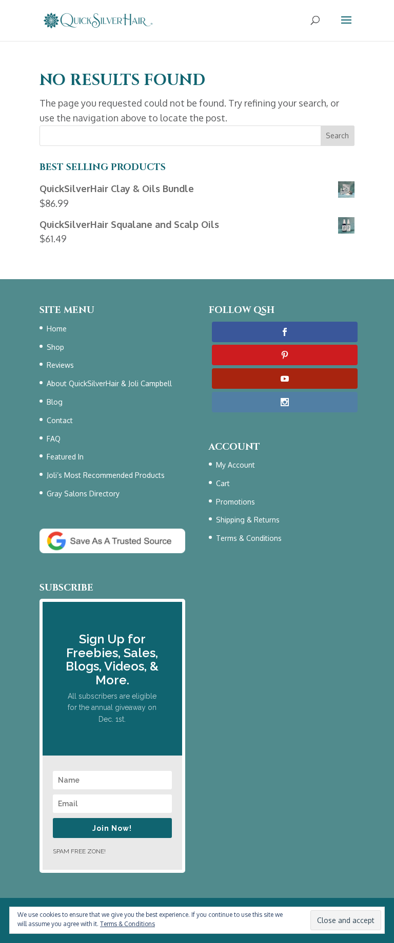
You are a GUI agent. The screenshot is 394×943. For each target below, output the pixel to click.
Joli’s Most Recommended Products (106, 475)
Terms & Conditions (249, 538)
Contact (60, 420)
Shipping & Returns (248, 519)
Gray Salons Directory (83, 493)
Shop (55, 347)
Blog (55, 401)
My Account (235, 464)
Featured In (65, 456)
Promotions (235, 501)
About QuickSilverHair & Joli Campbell (109, 383)
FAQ (54, 438)
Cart (223, 483)
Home (57, 328)
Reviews (60, 365)
